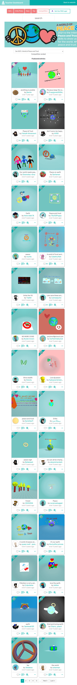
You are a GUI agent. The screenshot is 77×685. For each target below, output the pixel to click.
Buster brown (29, 339)
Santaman (56, 174)
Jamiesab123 (29, 626)
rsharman (56, 668)
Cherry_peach (56, 626)
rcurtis (29, 257)
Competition (43, 11)
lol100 (56, 133)
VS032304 (29, 503)
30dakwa (29, 668)
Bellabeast (29, 462)
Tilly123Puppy (56, 216)
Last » (52, 681)
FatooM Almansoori (29, 133)
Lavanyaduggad (56, 503)
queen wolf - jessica (29, 544)
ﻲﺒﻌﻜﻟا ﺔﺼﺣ (56, 421)
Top (34, 11)
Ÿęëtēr (29, 298)
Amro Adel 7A (29, 216)
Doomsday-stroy (29, 174)
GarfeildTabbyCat (56, 339)
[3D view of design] (28, 99)
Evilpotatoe (29, 585)
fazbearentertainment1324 (59, 380)
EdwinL (29, 380)
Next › (45, 681)
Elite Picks (19, 11)
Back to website (69, 2)
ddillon (56, 585)
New (27, 11)
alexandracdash (56, 462)
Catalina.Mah (56, 257)
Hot (9, 11)
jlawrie (29, 92)
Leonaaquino (56, 298)
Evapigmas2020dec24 (57, 92)
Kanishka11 (29, 421)
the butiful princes (56, 544)
